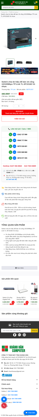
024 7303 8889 (30, 166)
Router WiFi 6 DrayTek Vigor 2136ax (21, 299)
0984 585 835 (17, 402)
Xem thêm (20, 268)
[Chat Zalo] (14, 134)
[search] (36, 7)
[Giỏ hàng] (35, 3)
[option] (19, 38)
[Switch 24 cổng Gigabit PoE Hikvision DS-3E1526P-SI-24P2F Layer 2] (9, 289)
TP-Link (13, 89)
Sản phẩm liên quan (10, 279)
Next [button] (36, 38)
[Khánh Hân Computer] (19, 3)
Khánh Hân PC (23, 415)
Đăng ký (34, 330)
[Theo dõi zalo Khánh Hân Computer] (19, 334)
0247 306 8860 (16, 166)
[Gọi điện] (10, 134)
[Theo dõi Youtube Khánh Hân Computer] (24, 334)
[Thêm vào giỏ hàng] (13, 302)
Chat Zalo (30, 413)
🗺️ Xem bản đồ (11, 179)
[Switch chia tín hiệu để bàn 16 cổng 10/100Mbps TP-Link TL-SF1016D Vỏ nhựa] (19, 38)
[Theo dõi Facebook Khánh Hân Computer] (14, 334)
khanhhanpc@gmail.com (16, 371)
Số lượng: (5, 106)
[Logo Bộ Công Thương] (7, 375)
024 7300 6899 (16, 398)
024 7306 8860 (19, 368)
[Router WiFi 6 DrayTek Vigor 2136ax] (23, 289)
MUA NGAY (19, 112)
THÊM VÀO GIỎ (19, 119)
